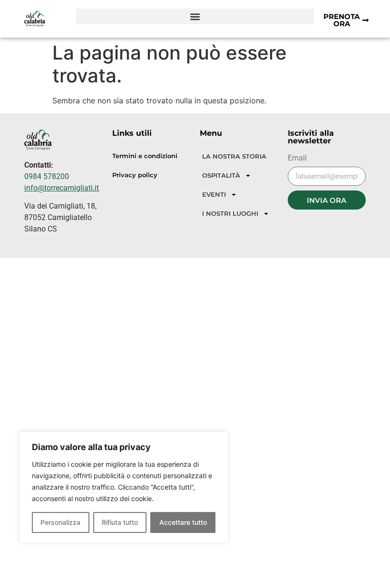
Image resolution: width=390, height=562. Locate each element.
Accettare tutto (183, 522)
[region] (123, 487)
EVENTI (214, 194)
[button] (195, 16)
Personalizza (60, 522)
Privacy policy (134, 175)
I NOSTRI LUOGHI (230, 213)
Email (297, 158)
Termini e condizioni (144, 156)
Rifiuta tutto (120, 522)
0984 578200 (46, 176)
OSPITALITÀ (221, 175)
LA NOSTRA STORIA (234, 156)
